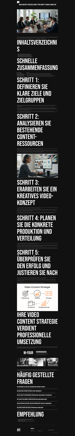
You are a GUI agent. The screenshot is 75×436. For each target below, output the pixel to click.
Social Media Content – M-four (21, 420)
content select (54, 207)
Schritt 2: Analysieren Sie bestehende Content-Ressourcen (25, 54)
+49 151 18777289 (40, 430)
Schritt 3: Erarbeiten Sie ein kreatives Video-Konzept (24, 55)
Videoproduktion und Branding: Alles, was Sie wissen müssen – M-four (26, 421)
